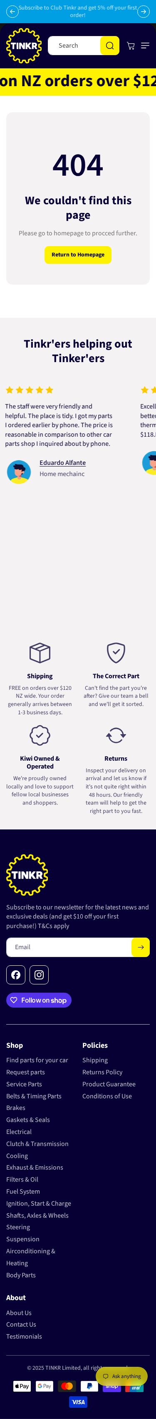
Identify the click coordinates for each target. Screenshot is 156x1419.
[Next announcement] (143, 11)
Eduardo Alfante (55, 462)
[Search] (109, 45)
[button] (143, 45)
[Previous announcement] (12, 11)
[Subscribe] (140, 947)
